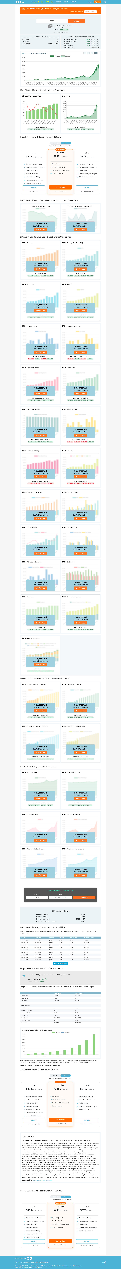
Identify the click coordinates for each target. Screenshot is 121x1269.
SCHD (66, 2)
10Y (96, 53)
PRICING (73, 2)
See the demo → (90, 11)
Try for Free (40, 229)
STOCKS (58, 2)
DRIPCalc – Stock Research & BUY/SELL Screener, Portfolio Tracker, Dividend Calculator (48, 1266)
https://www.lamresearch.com (42, 1180)
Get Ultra (87, 188)
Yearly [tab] (65, 143)
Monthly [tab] (55, 143)
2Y (88, 53)
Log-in (90, 2)
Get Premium (60, 187)
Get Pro (33, 188)
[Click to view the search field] (105, 1)
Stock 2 (60, 894)
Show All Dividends (60, 964)
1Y (84, 53)
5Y (92, 53)
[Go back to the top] (104, 1262)
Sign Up (97, 2)
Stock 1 (37, 894)
